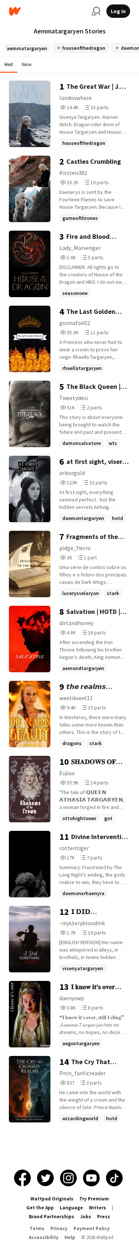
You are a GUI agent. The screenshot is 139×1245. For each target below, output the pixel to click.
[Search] (96, 11)
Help (69, 1237)
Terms (37, 1228)
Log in (118, 11)
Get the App (40, 1208)
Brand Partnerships (51, 1216)
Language (71, 1208)
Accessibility (44, 1237)
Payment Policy (91, 1228)
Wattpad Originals (51, 1199)
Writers (97, 1208)
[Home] (47, 11)
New (27, 64)
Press (103, 1216)
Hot (8, 64)
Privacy (58, 1228)
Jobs (85, 1216)
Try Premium (94, 1199)
